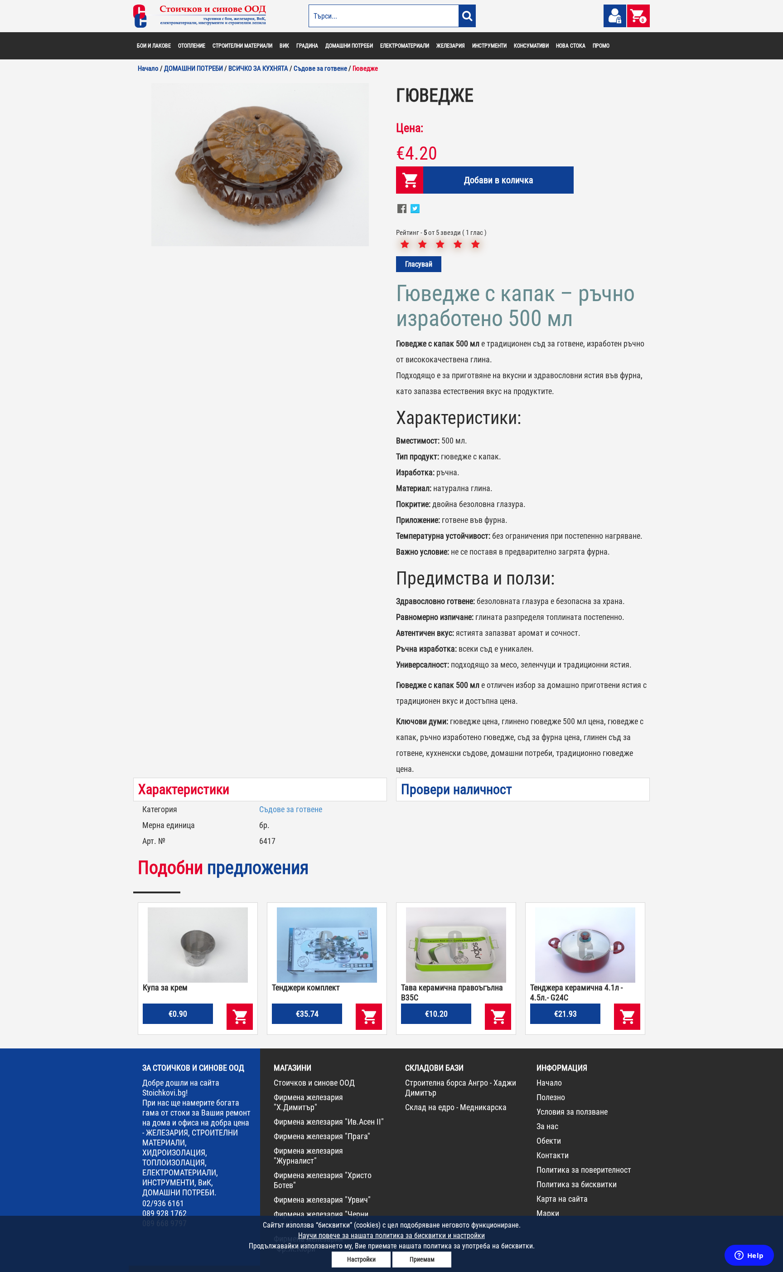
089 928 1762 (164, 1213)
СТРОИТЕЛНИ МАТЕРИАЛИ (242, 46)
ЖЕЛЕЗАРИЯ (450, 46)
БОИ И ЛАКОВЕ (154, 46)
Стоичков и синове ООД (314, 1082)
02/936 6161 (163, 1203)
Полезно (550, 1097)
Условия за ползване (572, 1111)
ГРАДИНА (307, 46)
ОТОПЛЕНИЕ (191, 46)
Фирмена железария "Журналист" (308, 1155)
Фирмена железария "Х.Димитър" (308, 1102)
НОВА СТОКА (570, 46)
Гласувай (418, 264)
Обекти (548, 1140)
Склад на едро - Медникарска (456, 1107)
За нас (547, 1126)
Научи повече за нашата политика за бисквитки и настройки (391, 1235)
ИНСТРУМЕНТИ (489, 46)
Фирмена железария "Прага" (322, 1136)
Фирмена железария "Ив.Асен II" (329, 1121)
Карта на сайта (562, 1199)
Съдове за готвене (290, 809)
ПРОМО (601, 46)
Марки (547, 1213)
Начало (549, 1082)
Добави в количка (498, 180)
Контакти (552, 1155)
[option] (260, 164)
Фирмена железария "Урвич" (322, 1199)
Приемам (422, 1259)
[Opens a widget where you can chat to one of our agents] (749, 1256)
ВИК (284, 46)
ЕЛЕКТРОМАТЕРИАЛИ (404, 46)
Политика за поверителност (583, 1170)
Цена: (409, 128)
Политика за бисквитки (576, 1184)
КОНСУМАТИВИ (531, 46)
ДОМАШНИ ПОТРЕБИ (349, 46)
